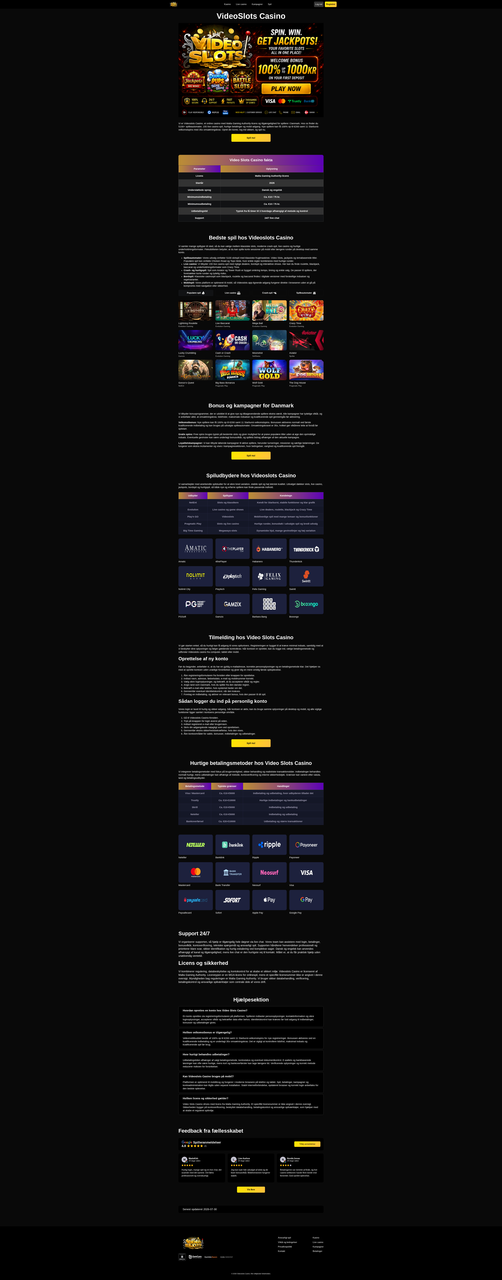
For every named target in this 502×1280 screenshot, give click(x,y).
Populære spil (194, 293)
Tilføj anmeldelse (307, 1144)
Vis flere (251, 1189)
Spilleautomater (304, 293)
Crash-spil (267, 293)
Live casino (230, 293)
